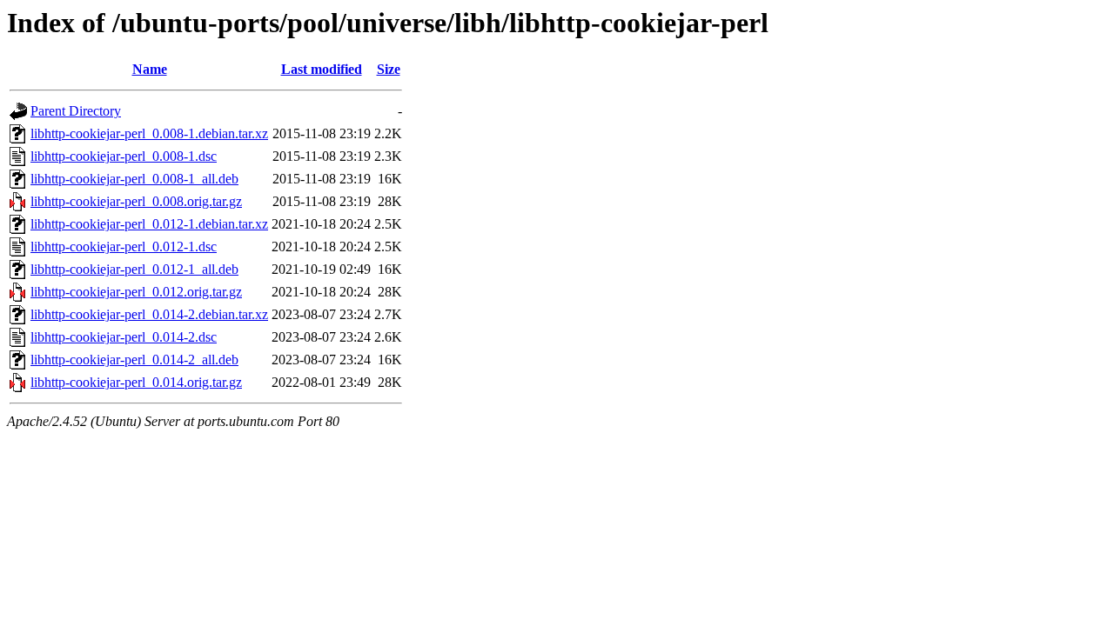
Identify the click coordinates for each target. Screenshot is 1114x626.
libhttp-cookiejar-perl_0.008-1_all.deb (134, 178)
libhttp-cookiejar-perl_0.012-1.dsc (123, 246)
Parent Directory (75, 110)
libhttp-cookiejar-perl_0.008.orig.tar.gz (136, 201)
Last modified (321, 69)
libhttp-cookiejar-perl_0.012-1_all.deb (134, 269)
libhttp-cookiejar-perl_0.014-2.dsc (123, 337)
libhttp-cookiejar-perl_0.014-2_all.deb (134, 359)
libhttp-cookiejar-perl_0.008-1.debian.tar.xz (149, 133)
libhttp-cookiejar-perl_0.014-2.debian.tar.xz (149, 314)
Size (388, 69)
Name (149, 69)
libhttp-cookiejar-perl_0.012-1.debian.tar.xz (149, 223)
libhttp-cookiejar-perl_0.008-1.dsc (123, 156)
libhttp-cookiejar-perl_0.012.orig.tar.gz (136, 291)
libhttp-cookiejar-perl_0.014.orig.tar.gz (136, 382)
